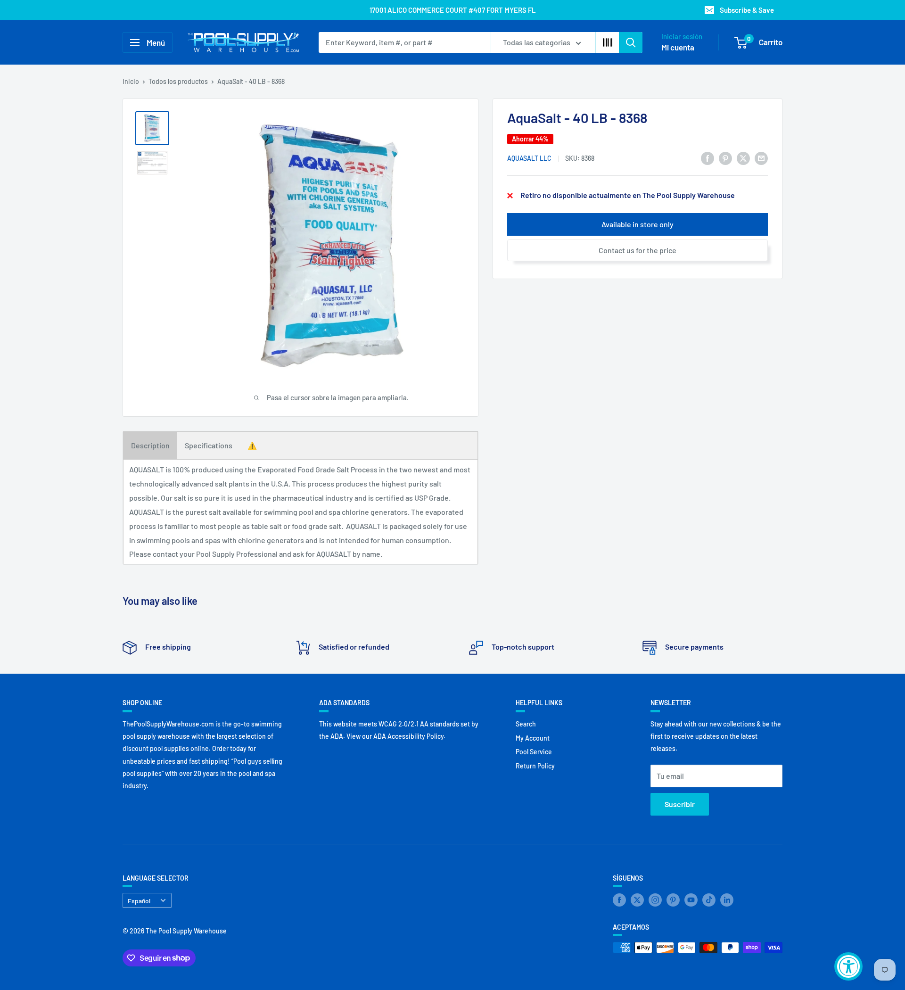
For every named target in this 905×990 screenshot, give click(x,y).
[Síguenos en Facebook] (619, 899)
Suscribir (680, 804)
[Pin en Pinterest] (725, 157)
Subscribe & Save (747, 10)
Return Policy (535, 766)
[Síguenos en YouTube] (691, 899)
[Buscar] (630, 42)
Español (139, 901)
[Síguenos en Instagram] (655, 899)
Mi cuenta (677, 47)
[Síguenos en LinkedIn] (726, 899)
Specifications (208, 445)
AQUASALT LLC (529, 159)
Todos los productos (178, 81)
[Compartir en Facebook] (707, 157)
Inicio (131, 81)
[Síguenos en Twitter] (637, 899)
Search (526, 724)
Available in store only (637, 224)
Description (150, 445)
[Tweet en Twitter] (743, 157)
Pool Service (534, 752)
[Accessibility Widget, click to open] (848, 966)
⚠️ (252, 445)
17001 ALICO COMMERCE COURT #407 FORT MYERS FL (453, 10)
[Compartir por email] (761, 157)
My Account (533, 738)
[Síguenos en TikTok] (709, 899)
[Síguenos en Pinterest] (673, 899)
